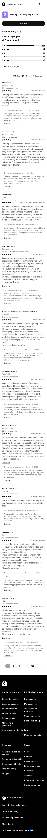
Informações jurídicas (34, 780)
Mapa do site (8, 824)
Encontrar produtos (10, 704)
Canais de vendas (10, 699)
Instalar (23, 23)
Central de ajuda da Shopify (11, 753)
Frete (26, 730)
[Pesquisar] (39, 4)
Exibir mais (7, 123)
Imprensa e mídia (32, 766)
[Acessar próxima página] (39, 666)
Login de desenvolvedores (14, 805)
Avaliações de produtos (30, 709)
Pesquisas (6, 773)
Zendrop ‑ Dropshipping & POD (24, 14)
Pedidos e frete (9, 713)
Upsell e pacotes (32, 716)
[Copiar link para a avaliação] (13, 83)
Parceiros (28, 771)
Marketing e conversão (7, 724)
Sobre (27, 752)
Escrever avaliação (11, 66)
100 (32, 666)
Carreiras (28, 756)
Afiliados (28, 775)
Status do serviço (32, 785)
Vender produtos (9, 708)
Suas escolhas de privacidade (15, 830)
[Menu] (43, 4)
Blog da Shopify (9, 769)
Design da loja (8, 718)
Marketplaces (30, 704)
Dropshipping (30, 699)
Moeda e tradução (32, 735)
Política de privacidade (12, 818)
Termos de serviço (10, 811)
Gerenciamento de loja (12, 730)
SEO (26, 725)
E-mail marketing (32, 721)
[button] (27, 76)
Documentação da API (12, 759)
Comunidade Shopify (11, 764)
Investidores (30, 761)
